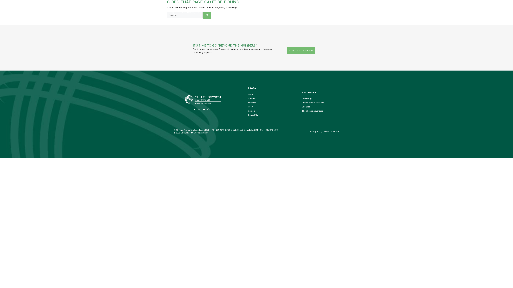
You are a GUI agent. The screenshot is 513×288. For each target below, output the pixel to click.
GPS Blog (326, 10)
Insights (310, 10)
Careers (301, 2)
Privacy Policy (316, 131)
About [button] (292, 10)
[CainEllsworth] (191, 10)
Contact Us (253, 115)
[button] (338, 11)
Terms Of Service (331, 131)
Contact (289, 2)
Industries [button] (253, 10)
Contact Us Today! (301, 50)
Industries (252, 98)
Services (252, 102)
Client (304, 98)
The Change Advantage (312, 111)
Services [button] (274, 10)
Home (250, 94)
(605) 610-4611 (316, 2)
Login (309, 98)
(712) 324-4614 (334, 2)
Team (250, 107)
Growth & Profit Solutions (313, 102)
